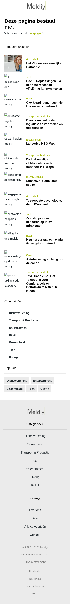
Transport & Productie (23, 320)
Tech (12, 349)
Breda (35, 593)
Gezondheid (17, 342)
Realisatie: (35, 571)
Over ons (35, 510)
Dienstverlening (19, 313)
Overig (13, 357)
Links (35, 518)
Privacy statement (35, 561)
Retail (12, 335)
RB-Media (35, 578)
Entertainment (18, 327)
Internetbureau (35, 586)
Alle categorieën (35, 526)
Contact (35, 534)
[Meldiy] (35, 5)
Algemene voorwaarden (35, 554)
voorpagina (35, 33)
